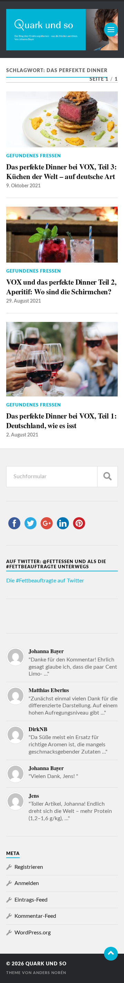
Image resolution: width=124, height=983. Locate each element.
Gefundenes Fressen (33, 156)
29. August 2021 (23, 301)
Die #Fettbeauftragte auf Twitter (45, 580)
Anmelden (26, 883)
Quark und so (45, 964)
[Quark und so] (62, 29)
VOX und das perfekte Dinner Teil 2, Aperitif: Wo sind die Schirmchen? (61, 286)
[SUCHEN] (107, 476)
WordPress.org (32, 932)
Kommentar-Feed (35, 916)
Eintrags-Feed (31, 900)
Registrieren (28, 867)
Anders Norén (49, 973)
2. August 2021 (22, 435)
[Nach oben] (111, 954)
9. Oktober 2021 (23, 185)
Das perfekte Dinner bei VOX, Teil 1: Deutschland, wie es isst (61, 420)
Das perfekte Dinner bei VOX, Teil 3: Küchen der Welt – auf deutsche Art (61, 171)
